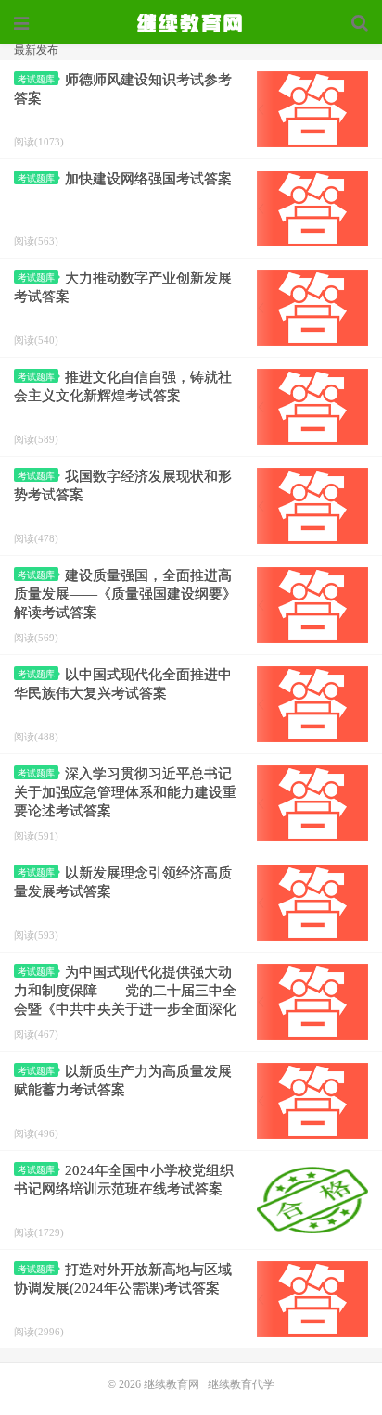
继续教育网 (171, 1384)
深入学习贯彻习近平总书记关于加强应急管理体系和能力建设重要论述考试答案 (125, 792)
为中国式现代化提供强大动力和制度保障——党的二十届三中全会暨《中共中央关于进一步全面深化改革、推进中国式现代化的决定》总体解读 (125, 1009)
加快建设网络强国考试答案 (148, 178)
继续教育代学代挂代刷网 (191, 23)
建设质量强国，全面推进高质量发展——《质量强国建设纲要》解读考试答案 (125, 594)
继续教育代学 (241, 1384)
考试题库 (36, 79)
